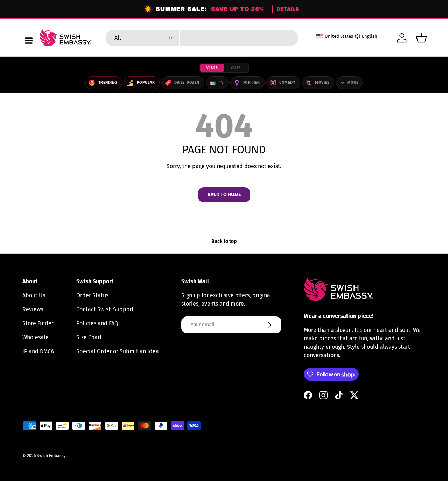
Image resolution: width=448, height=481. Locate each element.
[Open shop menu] (28, 40)
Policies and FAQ (97, 323)
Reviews (32, 309)
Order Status (92, 295)
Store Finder (38, 323)
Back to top (224, 241)
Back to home (224, 194)
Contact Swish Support (105, 309)
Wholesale (35, 337)
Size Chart (89, 337)
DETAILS (288, 9)
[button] (421, 38)
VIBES (212, 68)
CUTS (236, 68)
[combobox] (202, 38)
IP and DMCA (38, 351)
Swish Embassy (51, 455)
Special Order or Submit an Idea (117, 351)
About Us (33, 295)
